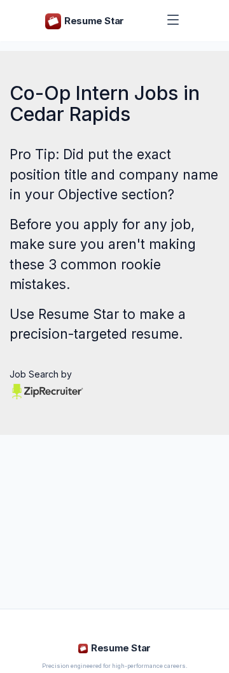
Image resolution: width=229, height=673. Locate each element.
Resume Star (78, 314)
